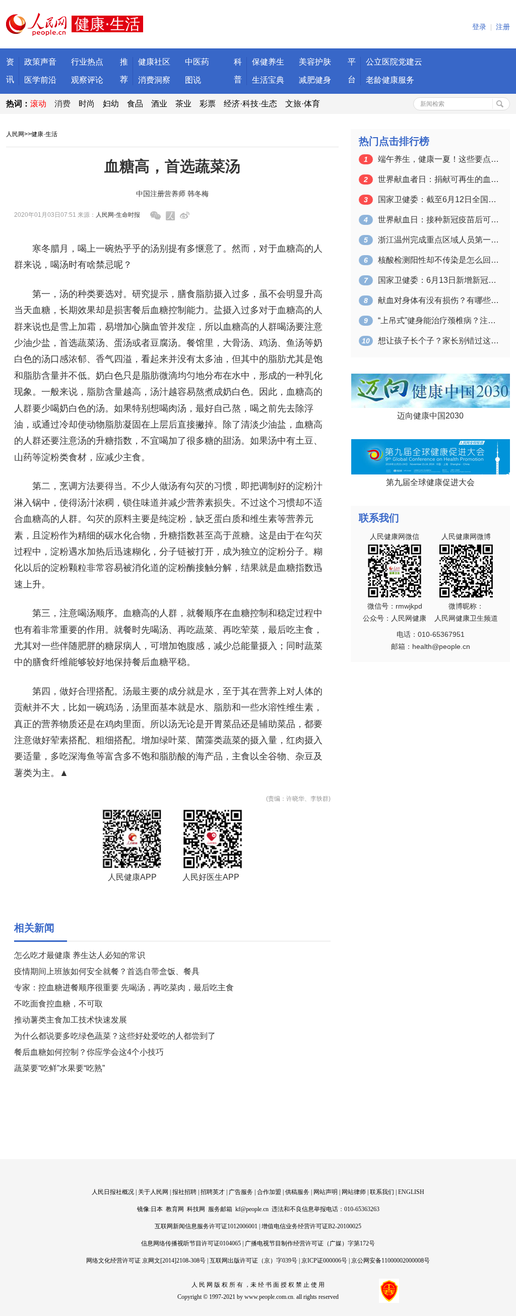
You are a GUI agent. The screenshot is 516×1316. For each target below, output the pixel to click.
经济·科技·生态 (250, 103)
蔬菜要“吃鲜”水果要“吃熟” (59, 1068)
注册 (503, 27)
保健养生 (268, 61)
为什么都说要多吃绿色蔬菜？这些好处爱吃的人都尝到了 (115, 1036)
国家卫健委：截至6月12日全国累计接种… (438, 199)
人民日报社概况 (113, 1191)
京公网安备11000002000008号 (390, 1260)
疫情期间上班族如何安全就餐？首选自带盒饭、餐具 (107, 971)
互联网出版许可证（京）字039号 (253, 1260)
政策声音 (40, 61)
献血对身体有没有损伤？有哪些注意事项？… (438, 300)
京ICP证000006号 (324, 1260)
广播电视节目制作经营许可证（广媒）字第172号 (310, 1243)
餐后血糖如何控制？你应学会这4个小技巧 (89, 1052)
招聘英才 (213, 1191)
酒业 (159, 103)
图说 (193, 80)
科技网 (196, 1209)
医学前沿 (40, 80)
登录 (479, 27)
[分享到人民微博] (170, 215)
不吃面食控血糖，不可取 (58, 1003)
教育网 (175, 1209)
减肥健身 (315, 80)
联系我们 (382, 1191)
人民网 (15, 134)
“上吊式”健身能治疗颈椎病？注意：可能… (438, 320)
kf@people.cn (252, 1209)
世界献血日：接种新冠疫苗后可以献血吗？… (438, 219)
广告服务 (241, 1191)
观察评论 (87, 80)
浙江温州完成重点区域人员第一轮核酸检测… (438, 239)
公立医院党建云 (394, 61)
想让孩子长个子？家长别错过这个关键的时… (438, 340)
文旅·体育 (302, 103)
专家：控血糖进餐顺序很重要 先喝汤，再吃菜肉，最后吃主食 (124, 987)
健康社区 (154, 61)
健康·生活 (44, 134)
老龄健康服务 (390, 80)
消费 (62, 103)
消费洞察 (154, 80)
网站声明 (325, 1191)
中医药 (197, 61)
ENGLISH (411, 1191)
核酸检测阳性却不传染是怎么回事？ (438, 260)
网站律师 (354, 1191)
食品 (135, 103)
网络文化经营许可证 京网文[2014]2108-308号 (146, 1260)
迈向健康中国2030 (430, 415)
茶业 (183, 103)
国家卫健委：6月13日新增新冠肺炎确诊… (438, 280)
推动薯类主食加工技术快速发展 (70, 1019)
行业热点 (87, 61)
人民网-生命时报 (118, 214)
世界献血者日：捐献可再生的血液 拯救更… (438, 179)
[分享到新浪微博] (184, 215)
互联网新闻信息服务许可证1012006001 (206, 1226)
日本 (157, 1209)
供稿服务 (297, 1191)
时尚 (87, 103)
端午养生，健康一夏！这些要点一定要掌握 (438, 159)
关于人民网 (153, 1191)
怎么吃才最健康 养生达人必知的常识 (79, 955)
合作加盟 (269, 1191)
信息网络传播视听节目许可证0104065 (191, 1243)
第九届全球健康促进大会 (430, 482)
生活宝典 (268, 80)
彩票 (208, 103)
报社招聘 (184, 1191)
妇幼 (111, 103)
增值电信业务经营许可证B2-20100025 (311, 1226)
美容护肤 (315, 61)
